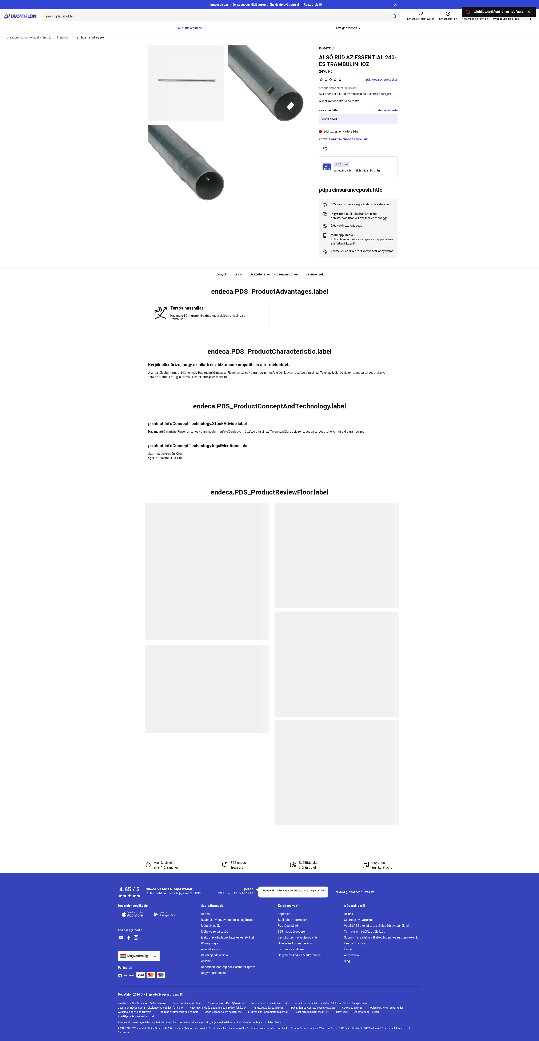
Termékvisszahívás (291, 949)
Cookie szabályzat (352, 1007)
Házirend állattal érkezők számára (179, 1011)
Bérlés (205, 914)
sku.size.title (328, 110)
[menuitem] (192, 28)
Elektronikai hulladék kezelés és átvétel (227, 937)
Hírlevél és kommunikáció (295, 943)
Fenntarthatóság (355, 943)
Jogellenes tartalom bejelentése (223, 1011)
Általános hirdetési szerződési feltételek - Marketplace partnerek (331, 1003)
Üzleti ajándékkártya (215, 955)
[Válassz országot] (139, 956)
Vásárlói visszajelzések (187, 1003)
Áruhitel (206, 961)
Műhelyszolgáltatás (214, 931)
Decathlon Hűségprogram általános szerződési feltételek (150, 1007)
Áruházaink (351, 955)
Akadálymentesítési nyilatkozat (136, 1016)
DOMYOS (326, 48)
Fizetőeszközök (288, 925)
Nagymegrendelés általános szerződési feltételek (218, 1007)
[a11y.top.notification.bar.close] (395, 5)
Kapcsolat (285, 914)
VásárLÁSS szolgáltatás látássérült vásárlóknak (377, 925)
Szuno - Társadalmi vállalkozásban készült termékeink (381, 937)
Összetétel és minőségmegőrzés (274, 274)
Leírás (238, 274)
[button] (269, 291)
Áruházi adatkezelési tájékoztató (269, 1003)
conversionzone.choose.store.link (343, 139)
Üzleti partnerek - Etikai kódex (386, 1007)
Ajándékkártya (210, 949)
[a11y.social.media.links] (121, 937)
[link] (355, 892)
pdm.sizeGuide (387, 110)
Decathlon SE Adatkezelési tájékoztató (313, 1007)
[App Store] (135, 914)
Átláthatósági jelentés (367, 1011)
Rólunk (348, 914)
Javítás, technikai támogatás (298, 937)
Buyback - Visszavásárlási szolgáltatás (227, 919)
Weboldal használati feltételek (135, 1011)
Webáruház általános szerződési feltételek (142, 1003)
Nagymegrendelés (213, 973)
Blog (347, 961)
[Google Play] (167, 914)
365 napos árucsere (291, 931)
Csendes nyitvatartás (359, 919)
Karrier (348, 949)
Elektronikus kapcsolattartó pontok (268, 1011)
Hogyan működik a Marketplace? (300, 955)
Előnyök (221, 274)
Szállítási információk (292, 919)
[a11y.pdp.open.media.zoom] (186, 83)
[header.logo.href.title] (20, 16)
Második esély (210, 925)
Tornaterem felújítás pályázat (364, 931)
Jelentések (341, 1011)
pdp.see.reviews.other (382, 79)
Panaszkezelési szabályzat (268, 1007)
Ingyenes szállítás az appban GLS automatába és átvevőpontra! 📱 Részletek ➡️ (266, 4)
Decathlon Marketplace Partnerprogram (228, 967)
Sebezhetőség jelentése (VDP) (312, 1011)
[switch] (325, 149)
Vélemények (315, 274)
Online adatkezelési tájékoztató (226, 1003)
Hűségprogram (211, 943)
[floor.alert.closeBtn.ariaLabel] (529, 11)
